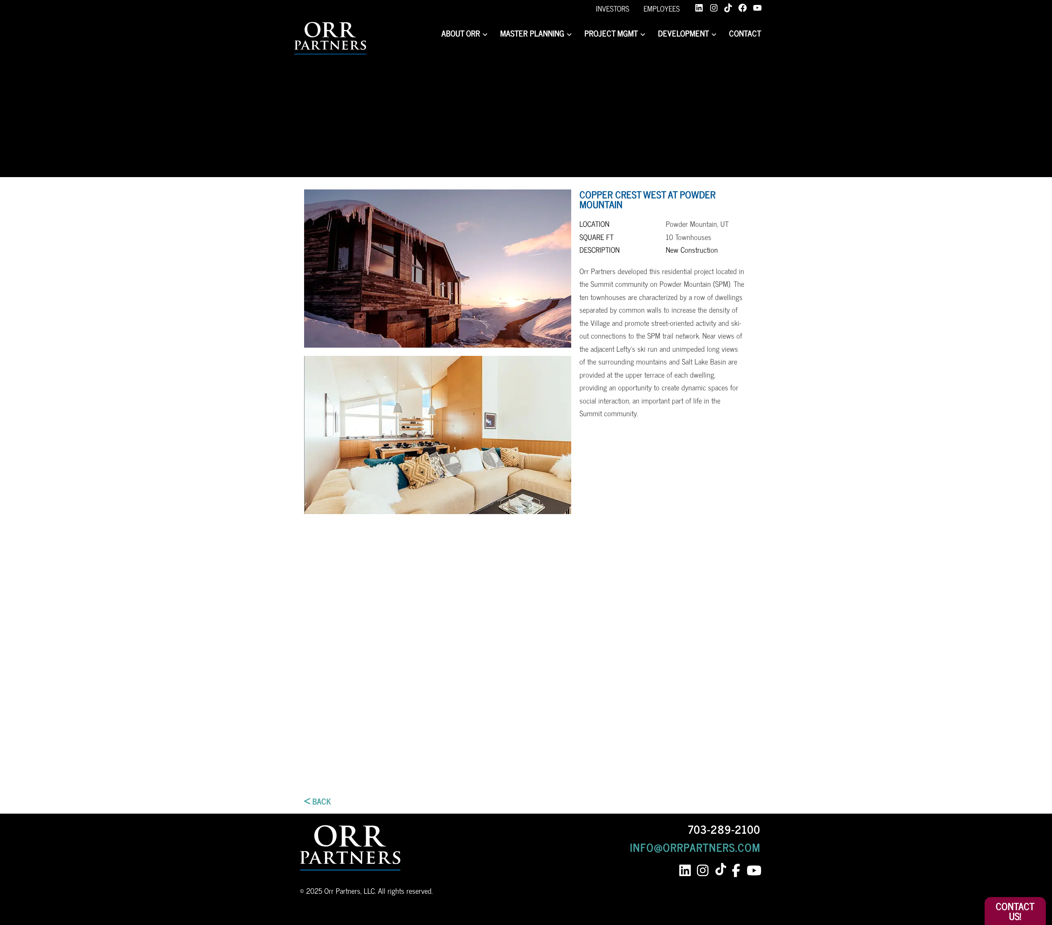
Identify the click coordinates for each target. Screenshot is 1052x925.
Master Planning (532, 33)
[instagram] (702, 870)
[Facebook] (742, 8)
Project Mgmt (611, 33)
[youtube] (753, 870)
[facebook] (736, 870)
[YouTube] (757, 8)
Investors (612, 8)
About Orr (460, 33)
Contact (745, 33)
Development (683, 33)
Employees (662, 8)
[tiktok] (722, 870)
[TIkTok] (728, 8)
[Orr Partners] (330, 38)
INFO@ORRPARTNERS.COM (695, 847)
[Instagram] (714, 8)
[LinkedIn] (699, 8)
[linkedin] (685, 870)
